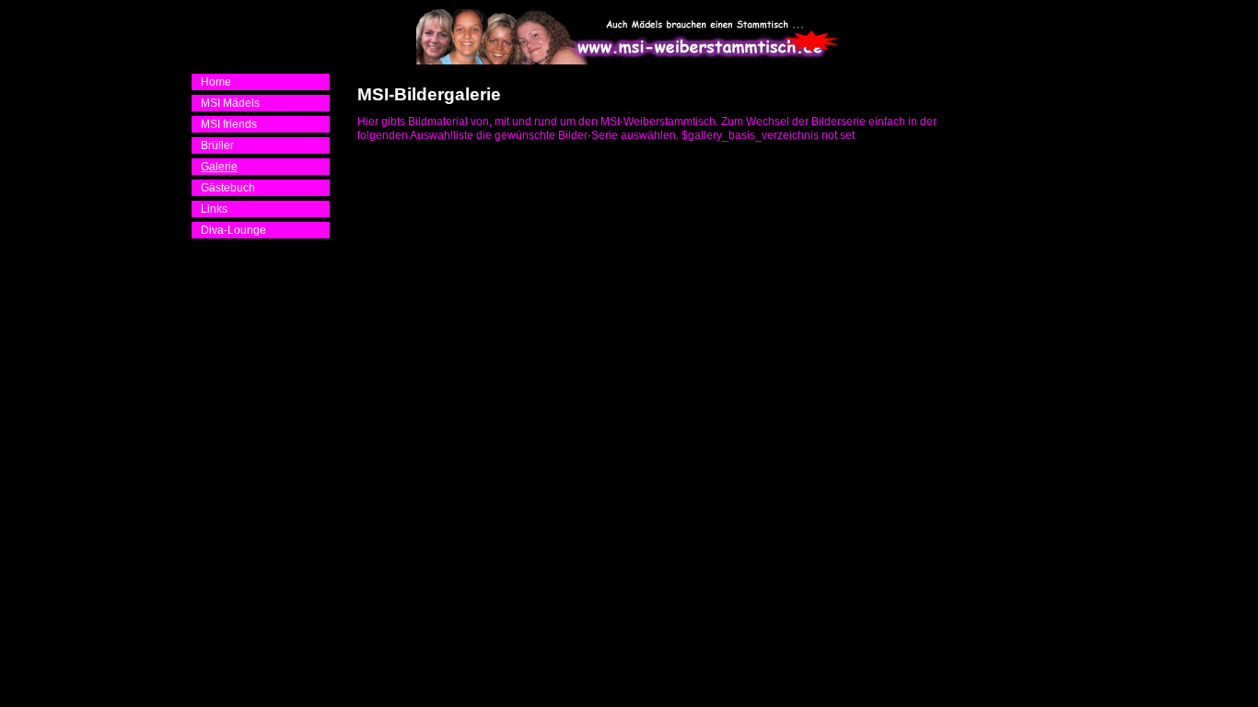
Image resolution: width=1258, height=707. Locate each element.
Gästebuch (228, 187)
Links (214, 209)
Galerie (219, 166)
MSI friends (229, 124)
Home (216, 81)
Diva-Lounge (233, 230)
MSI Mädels (230, 103)
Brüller (217, 145)
